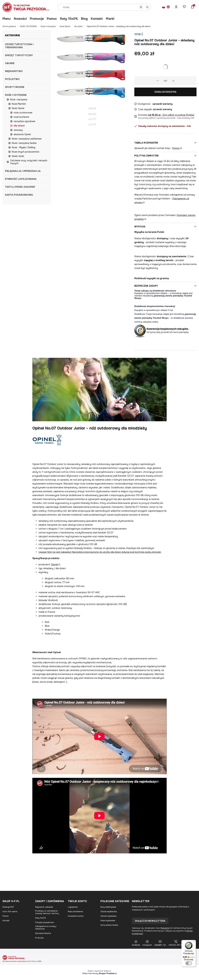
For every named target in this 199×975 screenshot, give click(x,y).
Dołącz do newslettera (150, 921)
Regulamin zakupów (44, 907)
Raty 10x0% (69, 19)
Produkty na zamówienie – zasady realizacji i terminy (47, 912)
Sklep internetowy (98, 973)
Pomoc (52, 19)
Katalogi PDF (8, 907)
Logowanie (73, 907)
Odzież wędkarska (108, 911)
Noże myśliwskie (107, 920)
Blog (84, 19)
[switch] (189, 963)
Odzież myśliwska (108, 916)
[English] (168, 7)
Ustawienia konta (75, 916)
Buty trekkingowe (108, 907)
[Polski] (163, 7)
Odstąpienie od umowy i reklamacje (46, 927)
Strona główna (9, 26)
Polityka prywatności (44, 922)
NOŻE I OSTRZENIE (28, 26)
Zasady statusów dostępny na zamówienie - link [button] (164, 126)
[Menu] (194, 942)
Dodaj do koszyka (165, 92)
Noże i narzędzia (48, 26)
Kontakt (97, 19)
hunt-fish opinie (9, 911)
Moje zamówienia (75, 911)
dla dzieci (78, 26)
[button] (147, 7)
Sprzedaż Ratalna (43, 933)
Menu (6, 19)
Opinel (54, 564)
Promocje (37, 19)
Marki (110, 19)
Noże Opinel (65, 26)
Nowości (20, 19)
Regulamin (165, 928)
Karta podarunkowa (109, 925)
